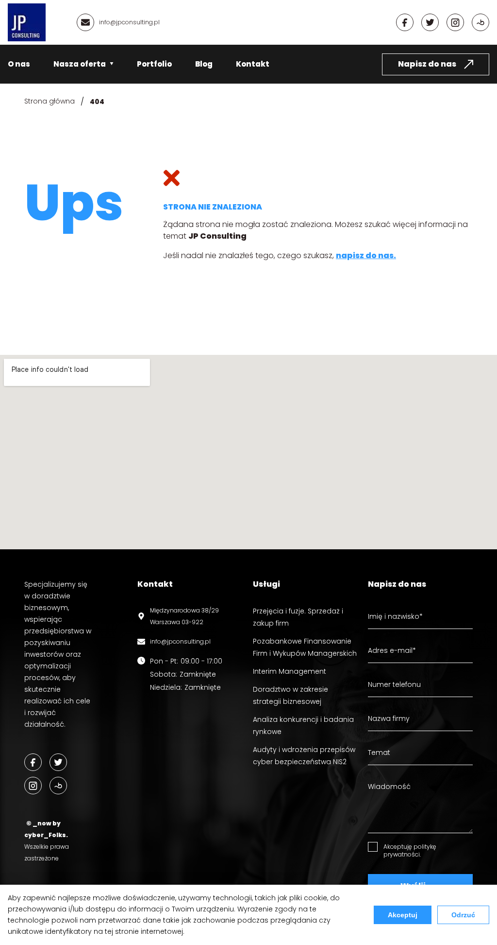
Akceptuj (402, 915)
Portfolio (154, 64)
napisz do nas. (366, 255)
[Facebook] (405, 22)
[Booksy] (480, 22)
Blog (204, 64)
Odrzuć (463, 915)
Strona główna (49, 101)
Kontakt (252, 64)
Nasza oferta (79, 64)
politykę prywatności (409, 850)
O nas (19, 64)
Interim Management (289, 671)
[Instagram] (455, 22)
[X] (430, 22)
